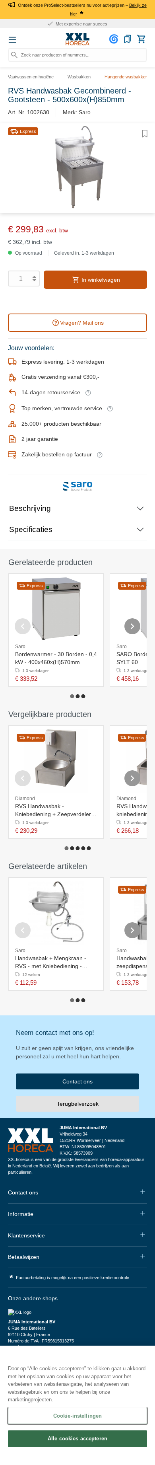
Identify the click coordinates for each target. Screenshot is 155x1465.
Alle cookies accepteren (77, 1439)
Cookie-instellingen (77, 1416)
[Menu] (12, 40)
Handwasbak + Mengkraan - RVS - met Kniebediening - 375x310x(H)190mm (50, 962)
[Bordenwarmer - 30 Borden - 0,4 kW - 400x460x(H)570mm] (56, 609)
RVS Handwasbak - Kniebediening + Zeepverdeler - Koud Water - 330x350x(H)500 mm (55, 810)
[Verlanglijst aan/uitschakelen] (145, 134)
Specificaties (30, 529)
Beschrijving (30, 508)
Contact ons (77, 1081)
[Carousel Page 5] (89, 848)
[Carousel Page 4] (83, 848)
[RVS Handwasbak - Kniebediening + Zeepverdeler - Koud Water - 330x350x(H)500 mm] (56, 761)
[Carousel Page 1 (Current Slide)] (72, 696)
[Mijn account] (115, 39)
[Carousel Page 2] (77, 696)
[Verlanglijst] (128, 39)
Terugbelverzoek (78, 1104)
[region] (77, 1405)
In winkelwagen (100, 280)
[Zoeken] (14, 54)
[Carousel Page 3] (83, 696)
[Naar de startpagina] (77, 39)
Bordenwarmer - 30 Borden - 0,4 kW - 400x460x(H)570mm (56, 658)
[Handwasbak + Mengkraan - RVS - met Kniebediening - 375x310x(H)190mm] (56, 913)
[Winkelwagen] (141, 39)
